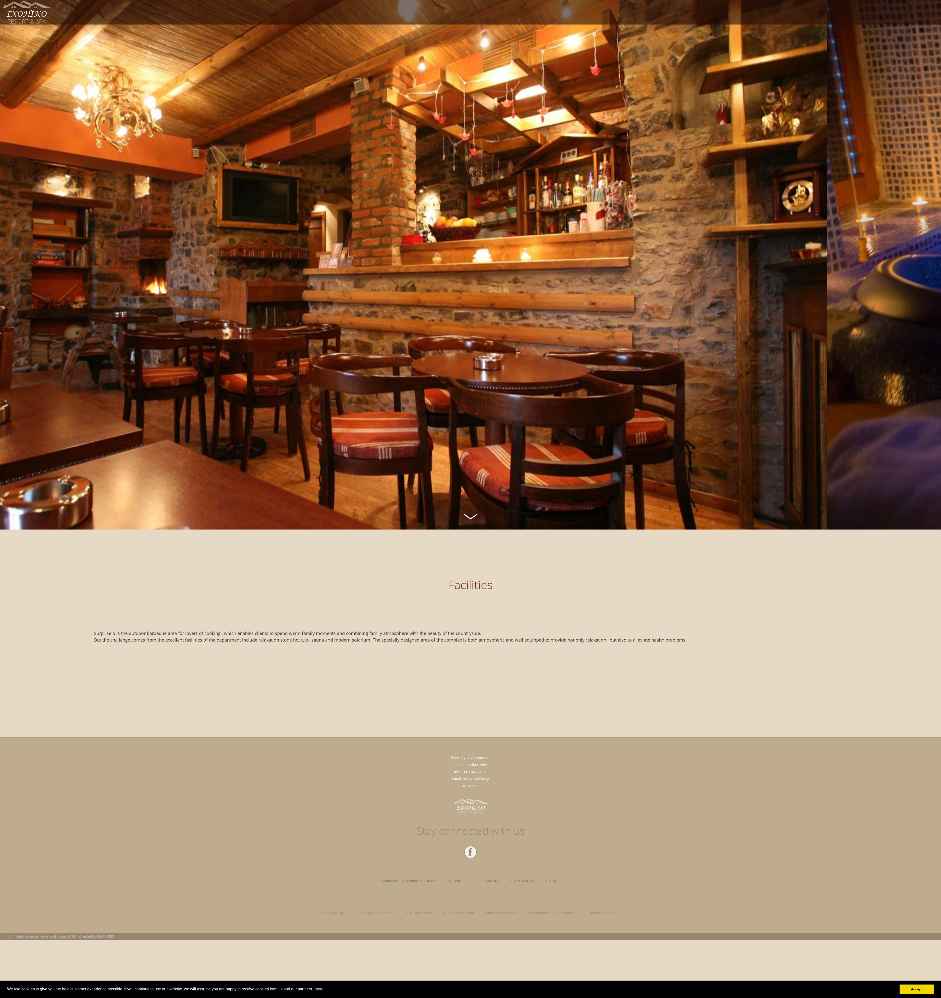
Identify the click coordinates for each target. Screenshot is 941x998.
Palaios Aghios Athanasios (376, 912)
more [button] (319, 989)
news (553, 880)
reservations (487, 880)
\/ (470, 516)
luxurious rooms (419, 912)
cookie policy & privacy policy (407, 880)
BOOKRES (106, 936)
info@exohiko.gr (476, 778)
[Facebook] (470, 852)
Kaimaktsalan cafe (330, 912)
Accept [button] (917, 989)
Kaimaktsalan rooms (459, 912)
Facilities (70, 12)
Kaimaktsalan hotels (501, 912)
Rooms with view (603, 912)
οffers (455, 880)
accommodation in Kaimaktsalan (554, 912)
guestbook (524, 880)
